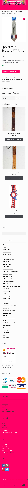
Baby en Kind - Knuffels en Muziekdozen (12, 286)
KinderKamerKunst (7, 300)
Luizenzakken (6, 308)
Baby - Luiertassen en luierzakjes (10, 271)
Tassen (4, 320)
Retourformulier (6, 406)
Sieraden (5, 315)
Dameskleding (6, 291)
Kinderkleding (6, 303)
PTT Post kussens (7, 252)
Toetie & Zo (9, 11)
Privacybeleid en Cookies (8, 411)
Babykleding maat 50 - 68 (8, 259)
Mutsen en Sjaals (7, 313)
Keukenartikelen (6, 298)
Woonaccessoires (7, 325)
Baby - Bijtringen (7, 264)
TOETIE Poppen (6, 257)
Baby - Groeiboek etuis (8, 269)
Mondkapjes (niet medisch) (9, 322)
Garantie (4, 407)
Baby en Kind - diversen (8, 283)
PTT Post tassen (7, 254)
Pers (4, 335)
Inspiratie (5, 330)
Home (4, 11)
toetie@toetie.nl (9, 452)
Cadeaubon (5, 327)
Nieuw (4, 247)
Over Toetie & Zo (6, 425)
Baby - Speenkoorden (17, 11)
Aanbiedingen (6, 244)
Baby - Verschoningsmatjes (9, 281)
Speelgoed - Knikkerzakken (9, 318)
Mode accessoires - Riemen (9, 310)
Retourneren (5, 404)
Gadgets (5, 293)
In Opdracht (6, 332)
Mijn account (4, 485)
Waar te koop (6, 337)
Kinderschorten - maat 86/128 (9, 305)
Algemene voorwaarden (7, 402)
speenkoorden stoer (6, 81)
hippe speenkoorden (8, 79)
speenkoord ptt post (18, 79)
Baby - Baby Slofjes (7, 276)
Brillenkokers (6, 288)
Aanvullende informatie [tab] (7, 88)
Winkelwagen (21, 484)
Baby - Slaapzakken (7, 274)
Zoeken (14, 485)
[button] (24, 19)
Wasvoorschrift (5, 409)
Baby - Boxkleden (7, 261)
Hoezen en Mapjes (7, 296)
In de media (4, 427)
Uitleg (3, 423)
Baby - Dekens (6, 266)
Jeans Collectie (6, 249)
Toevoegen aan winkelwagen (10, 71)
